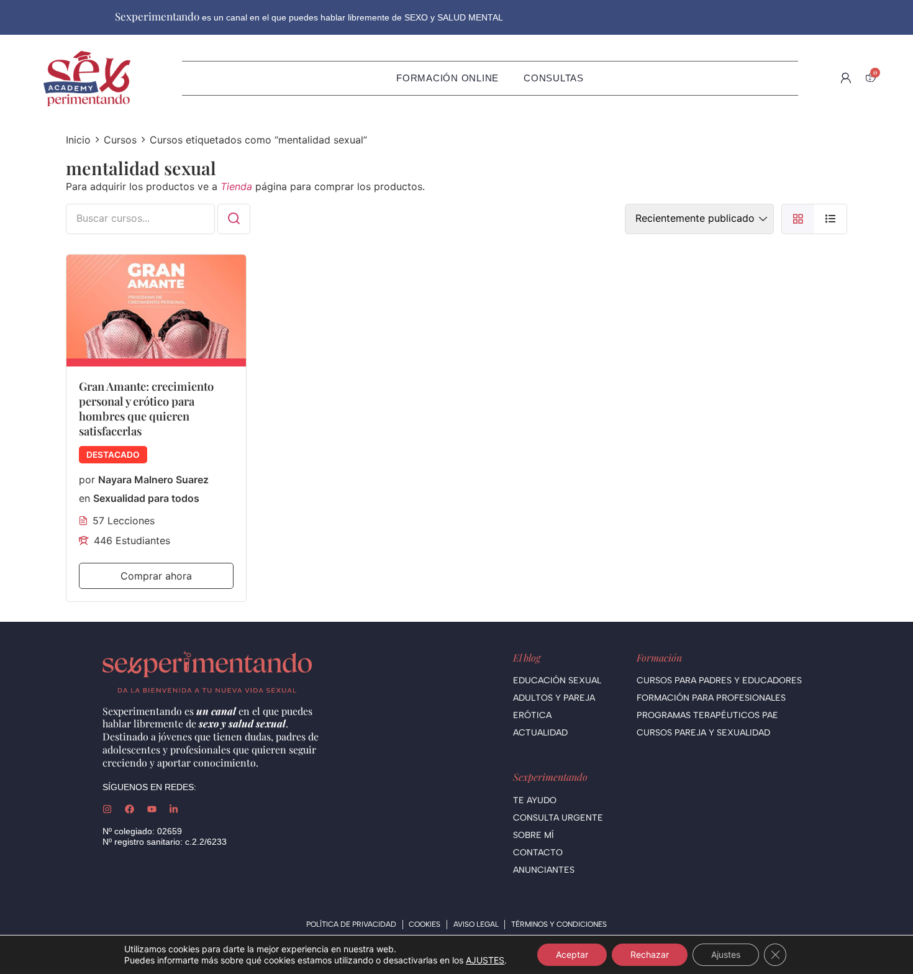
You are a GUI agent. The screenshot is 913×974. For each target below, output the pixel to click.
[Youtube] (152, 809)
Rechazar (649, 954)
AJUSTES (485, 960)
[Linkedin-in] (173, 809)
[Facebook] (129, 809)
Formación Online (447, 78)
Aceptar (572, 954)
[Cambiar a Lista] (830, 219)
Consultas (554, 78)
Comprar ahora (156, 576)
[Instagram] (107, 809)
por (87, 479)
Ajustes (725, 954)
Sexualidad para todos (146, 498)
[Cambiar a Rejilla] (797, 219)
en (84, 498)
